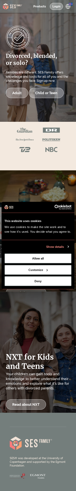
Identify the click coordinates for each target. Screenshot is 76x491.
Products (39, 6)
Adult (17, 93)
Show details (55, 246)
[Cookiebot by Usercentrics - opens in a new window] (55, 207)
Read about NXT (26, 404)
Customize (35, 270)
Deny (38, 281)
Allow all (38, 258)
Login (56, 6)
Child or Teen (46, 93)
